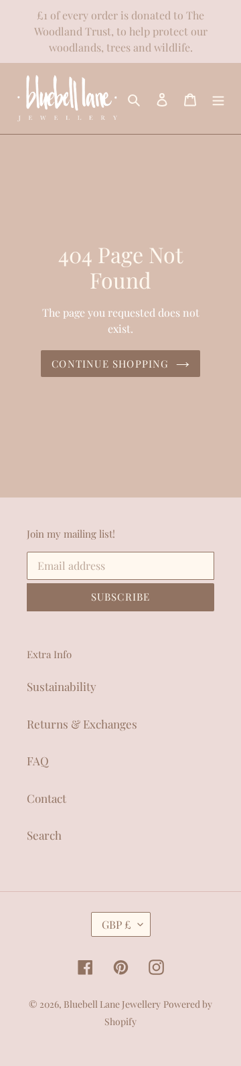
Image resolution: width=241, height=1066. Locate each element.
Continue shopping (110, 363)
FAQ (38, 760)
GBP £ (116, 924)
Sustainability (61, 686)
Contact (46, 798)
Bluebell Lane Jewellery (112, 1004)
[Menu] (218, 98)
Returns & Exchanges (82, 723)
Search (44, 835)
